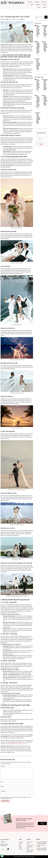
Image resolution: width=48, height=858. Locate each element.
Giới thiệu (37, 2)
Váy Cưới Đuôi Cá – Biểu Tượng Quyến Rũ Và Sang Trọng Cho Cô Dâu (38, 47)
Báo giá (38, 4)
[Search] (45, 17)
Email (2, 786)
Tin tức (38, 7)
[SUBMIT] (8, 849)
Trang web (3, 791)
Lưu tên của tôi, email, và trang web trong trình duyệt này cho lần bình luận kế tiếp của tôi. (16, 798)
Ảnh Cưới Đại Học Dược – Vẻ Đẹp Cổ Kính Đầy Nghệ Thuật (45, 46)
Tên (2, 781)
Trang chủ (30, 2)
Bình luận (3, 766)
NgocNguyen (32, 856)
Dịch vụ (43, 2)
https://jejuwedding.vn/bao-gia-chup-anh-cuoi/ (16, 743)
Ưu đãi (44, 4)
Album (32, 4)
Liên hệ (44, 7)
